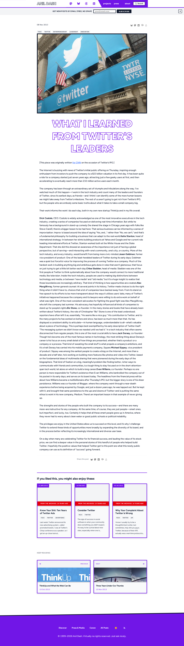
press (116, 3)
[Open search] (139, 3)
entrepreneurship (60, 32)
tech (39, 32)
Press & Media (78, 628)
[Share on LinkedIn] (139, 25)
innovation (85, 32)
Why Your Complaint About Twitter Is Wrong (129, 512)
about (127, 3)
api (132, 518)
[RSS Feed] (124, 628)
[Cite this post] (142, 24)
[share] (146, 25)
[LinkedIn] (94, 3)
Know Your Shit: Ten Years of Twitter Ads (53, 512)
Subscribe (124, 11)
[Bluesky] (78, 3)
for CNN (76, 162)
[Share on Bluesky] (132, 25)
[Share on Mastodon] (135, 25)
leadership (74, 32)
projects (107, 3)
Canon (93, 628)
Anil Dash (46, 3)
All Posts (104, 628)
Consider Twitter (86, 510)
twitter (47, 32)
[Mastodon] (71, 3)
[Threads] (86, 3)
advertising (59, 518)
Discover (63, 628)
